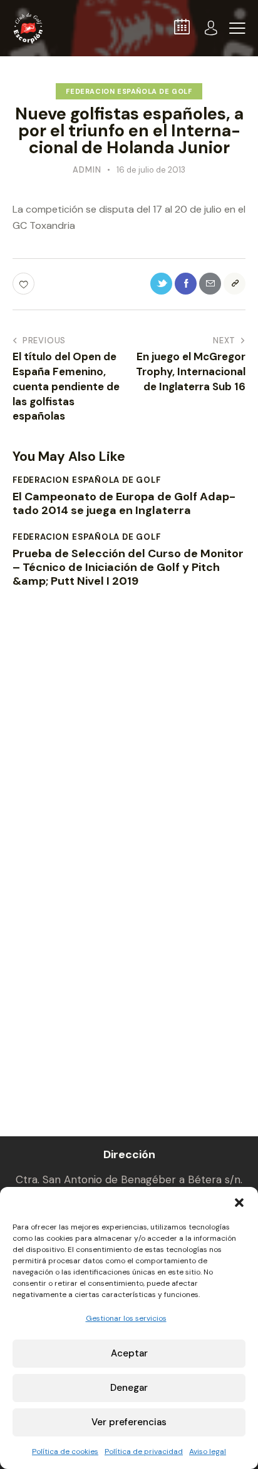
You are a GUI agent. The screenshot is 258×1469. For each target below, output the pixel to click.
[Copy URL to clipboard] (234, 284)
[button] (239, 1202)
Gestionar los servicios (126, 1318)
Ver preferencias (129, 1422)
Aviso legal (207, 1451)
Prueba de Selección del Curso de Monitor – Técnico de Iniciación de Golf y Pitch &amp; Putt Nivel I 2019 (128, 567)
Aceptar (129, 1353)
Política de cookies (65, 1451)
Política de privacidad (144, 1451)
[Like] (25, 284)
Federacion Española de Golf (129, 91)
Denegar (129, 1387)
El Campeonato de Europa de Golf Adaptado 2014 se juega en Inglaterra (124, 503)
